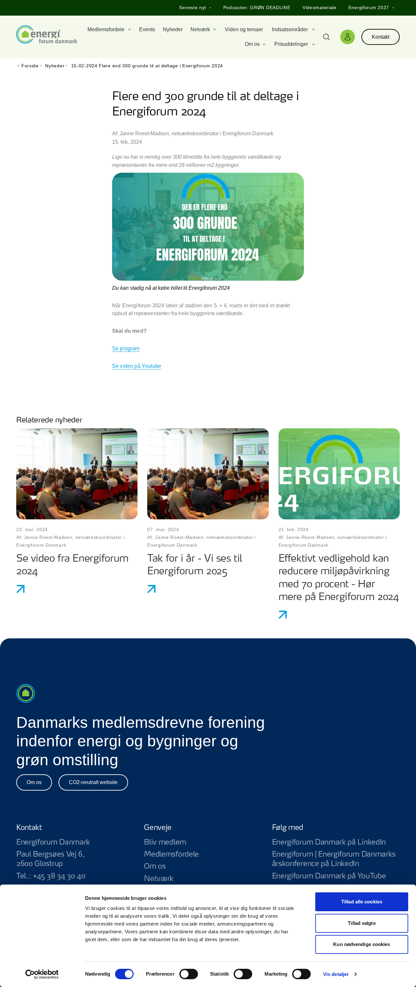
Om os (34, 782)
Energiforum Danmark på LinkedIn (336, 842)
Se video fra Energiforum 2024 (72, 565)
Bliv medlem (165, 842)
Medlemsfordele (171, 854)
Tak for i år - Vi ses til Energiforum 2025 (194, 565)
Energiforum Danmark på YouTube (336, 876)
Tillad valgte (361, 923)
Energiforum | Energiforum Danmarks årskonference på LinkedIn (336, 859)
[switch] (188, 974)
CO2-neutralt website (93, 782)
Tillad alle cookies (361, 901)
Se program (126, 348)
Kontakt (380, 37)
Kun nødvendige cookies (361, 944)
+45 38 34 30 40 (59, 876)
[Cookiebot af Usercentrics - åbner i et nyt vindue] (42, 974)
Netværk (159, 879)
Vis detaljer (336, 974)
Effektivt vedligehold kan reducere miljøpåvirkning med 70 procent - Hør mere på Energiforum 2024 (339, 578)
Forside (30, 65)
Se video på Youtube (136, 366)
